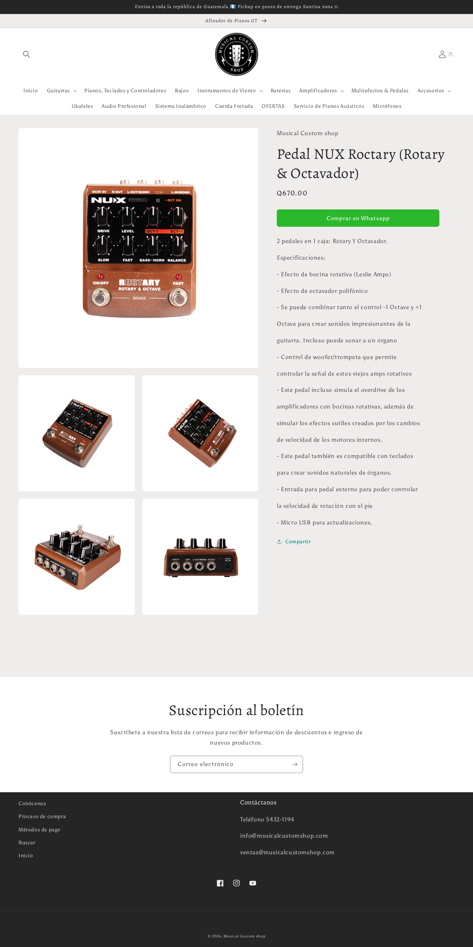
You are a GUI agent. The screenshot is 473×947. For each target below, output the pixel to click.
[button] (26, 54)
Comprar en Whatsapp (358, 218)
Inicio (25, 855)
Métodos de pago (39, 830)
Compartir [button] (297, 542)
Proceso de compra (42, 816)
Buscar (26, 843)
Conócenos (32, 803)
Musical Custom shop (244, 936)
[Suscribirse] (294, 764)
